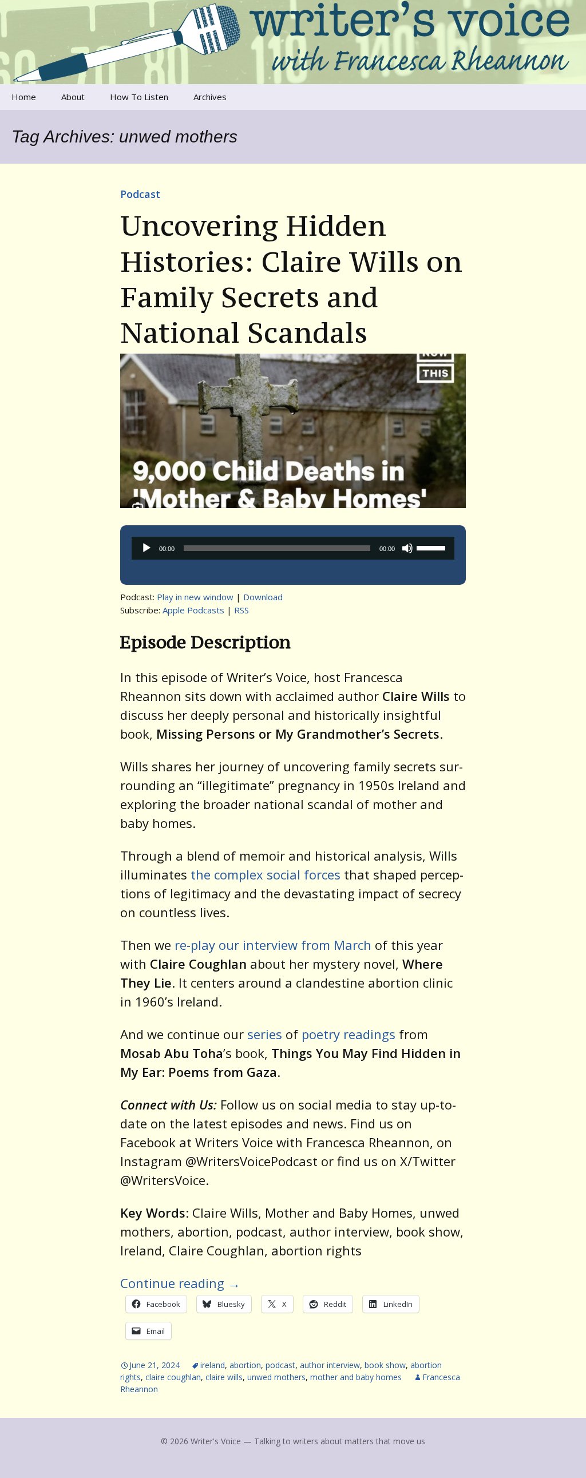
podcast (280, 1365)
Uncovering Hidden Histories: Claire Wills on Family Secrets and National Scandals (291, 279)
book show (385, 1365)
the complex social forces (265, 874)
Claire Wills (224, 1377)
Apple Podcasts (193, 610)
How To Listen (139, 96)
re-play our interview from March (273, 944)
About (73, 96)
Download (263, 597)
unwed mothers (276, 1377)
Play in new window (195, 597)
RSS (241, 610)
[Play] (146, 548)
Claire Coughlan (173, 1377)
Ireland (212, 1365)
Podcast (140, 194)
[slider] (433, 547)
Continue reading (180, 1282)
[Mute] (407, 548)
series (264, 1034)
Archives (210, 96)
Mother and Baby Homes (356, 1377)
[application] (293, 548)
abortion (245, 1365)
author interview (330, 1365)
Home (23, 96)
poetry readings (348, 1034)
